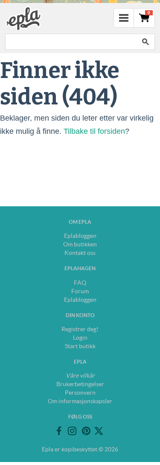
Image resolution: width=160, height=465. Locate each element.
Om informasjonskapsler (80, 401)
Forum (80, 291)
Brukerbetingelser (80, 384)
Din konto (80, 315)
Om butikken (80, 244)
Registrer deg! (80, 329)
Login (80, 337)
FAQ (80, 282)
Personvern (80, 392)
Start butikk (80, 346)
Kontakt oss (80, 252)
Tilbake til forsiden (94, 131)
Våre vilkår (80, 375)
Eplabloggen (80, 235)
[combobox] (70, 42)
